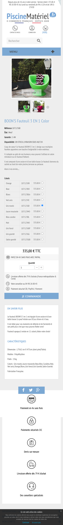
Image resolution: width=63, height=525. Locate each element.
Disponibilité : (9, 142)
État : (6, 132)
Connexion (32, 32)
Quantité (31, 263)
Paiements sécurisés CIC (31, 429)
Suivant (47, 107)
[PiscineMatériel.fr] (31, 17)
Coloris (7, 178)
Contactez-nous (15, 32)
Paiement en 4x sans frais (31, 408)
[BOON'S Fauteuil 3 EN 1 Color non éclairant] (24, 106)
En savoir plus (36, 522)
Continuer (25, 522)
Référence (8, 128)
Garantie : (8, 137)
